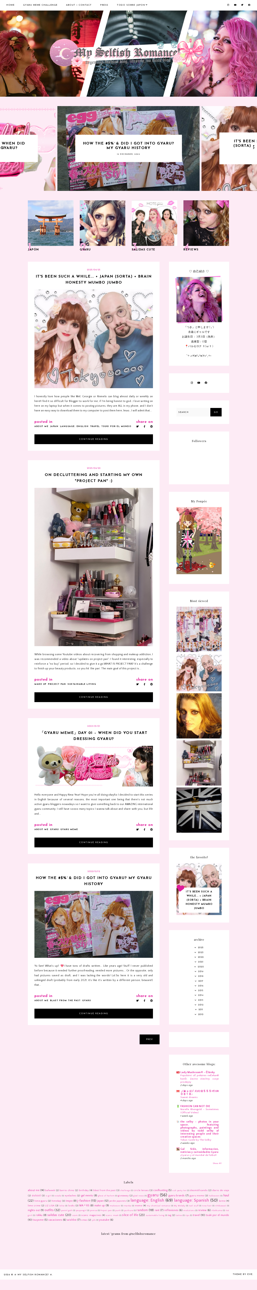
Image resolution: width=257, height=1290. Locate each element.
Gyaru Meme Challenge (40, 5)
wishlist (72, 1219)
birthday (84, 1190)
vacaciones (55, 1219)
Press (104, 5)
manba (127, 1206)
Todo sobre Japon (131, 5)
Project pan (57, 684)
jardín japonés (117, 1201)
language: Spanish (191, 1200)
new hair (207, 1206)
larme (222, 1201)
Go (216, 412)
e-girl (48, 1196)
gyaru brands (176, 1195)
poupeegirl (81, 1210)
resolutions (189, 1210)
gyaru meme (69, 830)
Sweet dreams (189, 1097)
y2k (94, 1220)
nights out (34, 1210)
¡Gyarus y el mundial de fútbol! (198, 1155)
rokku (39, 1215)
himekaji (56, 1201)
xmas (84, 1220)
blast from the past (65, 1001)
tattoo (179, 1215)
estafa (58, 1196)
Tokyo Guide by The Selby (195, 1140)
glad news (138, 1196)
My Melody (179, 1206)
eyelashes (70, 1195)
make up (40, 684)
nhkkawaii (220, 1206)
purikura (128, 1210)
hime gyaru (40, 1201)
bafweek (50, 1190)
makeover (115, 1206)
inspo (69, 1200)
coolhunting (160, 1190)
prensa (93, 1210)
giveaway (123, 1195)
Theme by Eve (243, 1274)
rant (157, 1210)
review (202, 1210)
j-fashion (83, 1200)
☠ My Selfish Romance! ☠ (33, 1275)
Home (10, 5)
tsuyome (38, 1219)
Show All (217, 1163)
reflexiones (171, 1210)
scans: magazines (91, 1215)
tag (169, 1215)
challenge (125, 1190)
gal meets (87, 1195)
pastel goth (67, 1210)
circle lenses (141, 1190)
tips (187, 1215)
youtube (104, 1219)
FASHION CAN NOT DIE (195, 1106)
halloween (214, 1196)
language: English (74, 426)
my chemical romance (158, 1206)
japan (54, 426)
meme (138, 1205)
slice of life (130, 1215)
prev (149, 1039)
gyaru (54, 830)
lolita (62, 1206)
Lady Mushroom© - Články (197, 1072)
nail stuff (193, 1206)
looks (71, 1205)
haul (226, 1195)
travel (95, 426)
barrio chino (67, 1190)
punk (118, 1210)
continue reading (93, 439)
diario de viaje (220, 1190)
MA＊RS (84, 1205)
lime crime (34, 1205)
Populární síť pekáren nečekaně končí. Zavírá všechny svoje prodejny (199, 1078)
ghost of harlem (106, 1196)
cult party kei (179, 1190)
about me (41, 426)
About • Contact (79, 5)
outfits (49, 1210)
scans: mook (112, 1215)
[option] (128, 148)
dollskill (36, 1195)
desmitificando (199, 1190)
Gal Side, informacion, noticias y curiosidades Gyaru (199, 1151)
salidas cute (55, 1215)
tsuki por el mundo (116, 426)
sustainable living (82, 684)
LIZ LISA (50, 1205)
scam (75, 1215)
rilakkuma (216, 1210)
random (142, 1210)
